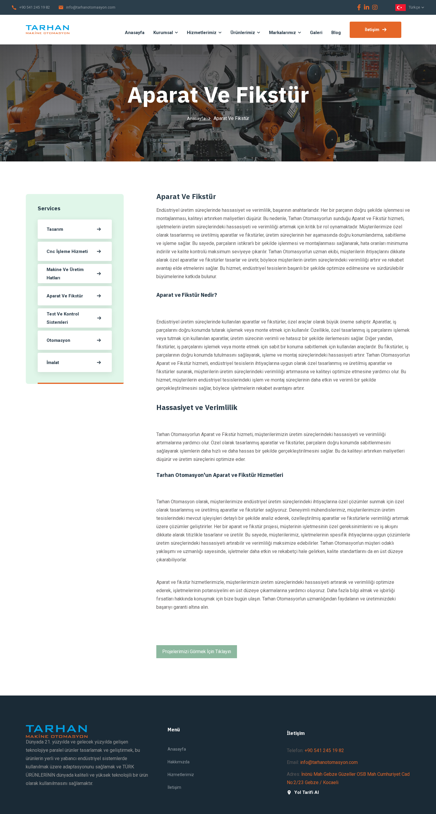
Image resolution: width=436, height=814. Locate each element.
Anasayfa (196, 118)
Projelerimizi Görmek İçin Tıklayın (196, 651)
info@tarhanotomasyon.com (90, 7)
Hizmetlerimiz (181, 774)
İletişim (372, 29)
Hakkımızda (179, 761)
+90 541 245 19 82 (34, 7)
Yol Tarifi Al (306, 792)
